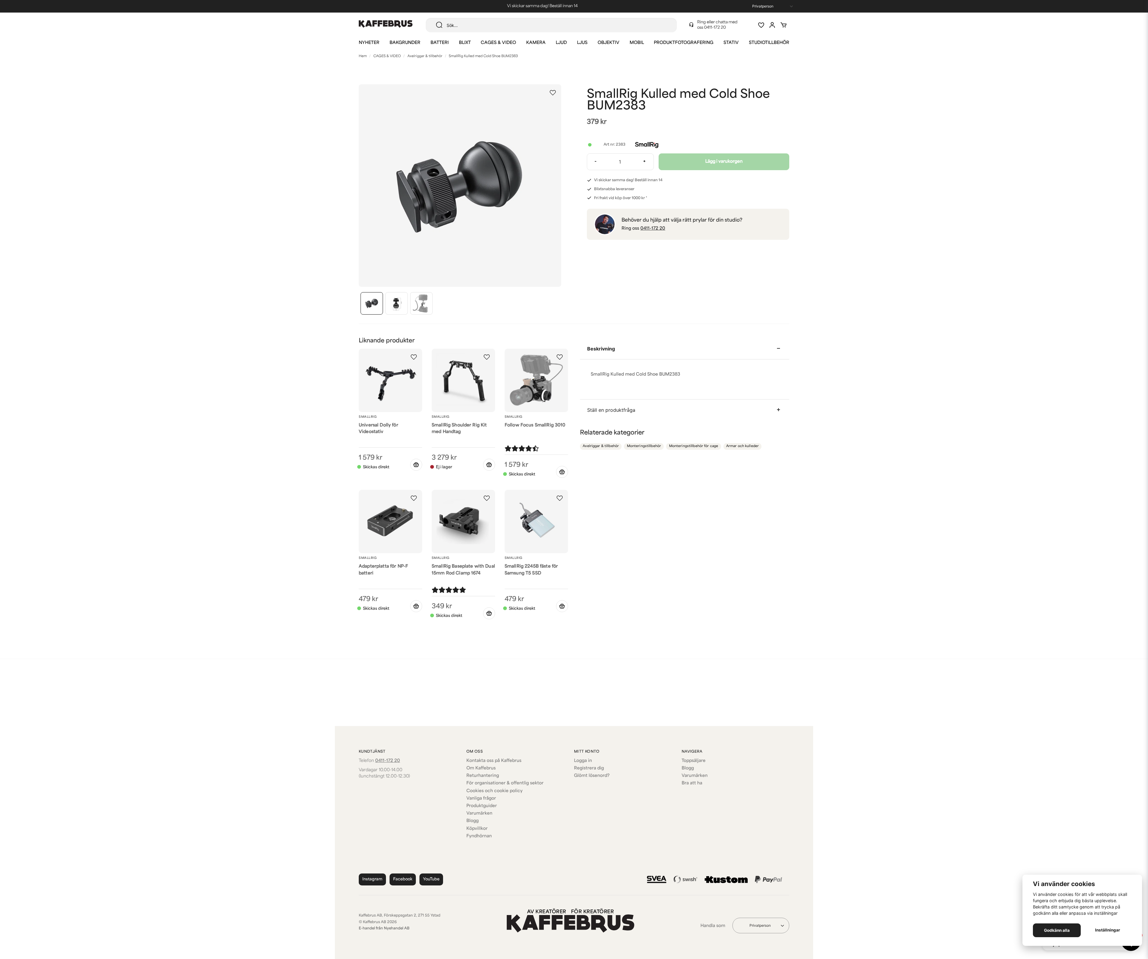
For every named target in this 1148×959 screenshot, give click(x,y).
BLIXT (465, 43)
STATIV (731, 43)
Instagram (372, 879)
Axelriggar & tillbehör (424, 56)
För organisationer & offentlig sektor (505, 783)
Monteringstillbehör (644, 446)
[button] (552, 92)
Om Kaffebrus (481, 768)
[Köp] (416, 465)
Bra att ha (692, 783)
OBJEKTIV (608, 43)
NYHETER (369, 43)
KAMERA (536, 43)
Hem (363, 56)
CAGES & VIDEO (498, 43)
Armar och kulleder (742, 446)
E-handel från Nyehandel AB (384, 928)
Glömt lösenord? (592, 776)
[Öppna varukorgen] (783, 25)
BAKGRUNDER (405, 43)
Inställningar (1107, 930)
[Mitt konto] (772, 25)
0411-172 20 (715, 28)
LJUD (561, 43)
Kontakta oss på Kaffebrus (493, 761)
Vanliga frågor (481, 798)
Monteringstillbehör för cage (693, 446)
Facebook (402, 879)
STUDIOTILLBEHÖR (769, 43)
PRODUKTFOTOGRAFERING (683, 43)
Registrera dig (589, 768)
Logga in (583, 761)
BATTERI (439, 43)
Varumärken (479, 813)
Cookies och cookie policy (494, 791)
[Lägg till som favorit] (761, 25)
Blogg (472, 821)
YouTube (431, 879)
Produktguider (481, 806)
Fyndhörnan (479, 836)
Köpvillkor (477, 829)
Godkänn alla (1057, 930)
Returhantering (482, 776)
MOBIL (637, 43)
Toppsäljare (694, 761)
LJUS (582, 43)
